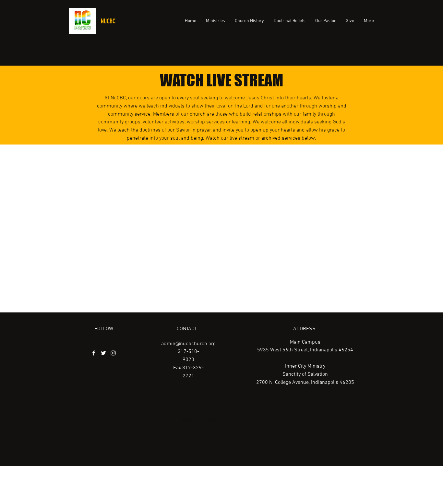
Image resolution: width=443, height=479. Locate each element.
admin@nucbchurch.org (188, 344)
